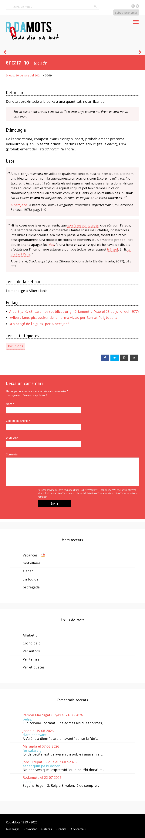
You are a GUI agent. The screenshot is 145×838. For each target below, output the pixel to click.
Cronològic (31, 643)
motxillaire (31, 563)
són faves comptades (83, 225)
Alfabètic (30, 635)
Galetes (46, 829)
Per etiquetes (34, 667)
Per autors (31, 651)
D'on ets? (12, 437)
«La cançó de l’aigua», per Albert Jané (39, 323)
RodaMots (13, 822)
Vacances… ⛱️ (34, 555)
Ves (51, 244)
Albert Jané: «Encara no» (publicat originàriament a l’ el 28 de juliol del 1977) (74, 311)
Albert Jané (19, 205)
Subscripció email (126, 12)
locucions (15, 346)
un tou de (30, 579)
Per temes (31, 659)
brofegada (31, 587)
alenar (28, 571)
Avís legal (12, 829)
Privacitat (30, 829)
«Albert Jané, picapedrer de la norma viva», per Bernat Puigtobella (63, 317)
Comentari (12, 454)
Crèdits (61, 829)
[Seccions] (136, 20)
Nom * (10, 404)
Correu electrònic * (18, 421)
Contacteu (78, 829)
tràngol (112, 249)
